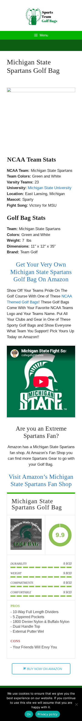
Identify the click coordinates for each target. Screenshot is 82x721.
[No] (76, 704)
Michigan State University (50, 188)
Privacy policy (48, 714)
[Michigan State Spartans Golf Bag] (26, 535)
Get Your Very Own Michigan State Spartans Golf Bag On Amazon (41, 272)
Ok (29, 714)
